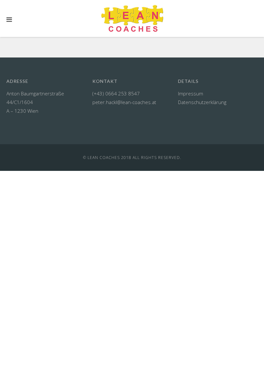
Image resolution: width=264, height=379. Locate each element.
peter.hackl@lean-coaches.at (124, 102)
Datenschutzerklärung (202, 102)
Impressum (190, 93)
